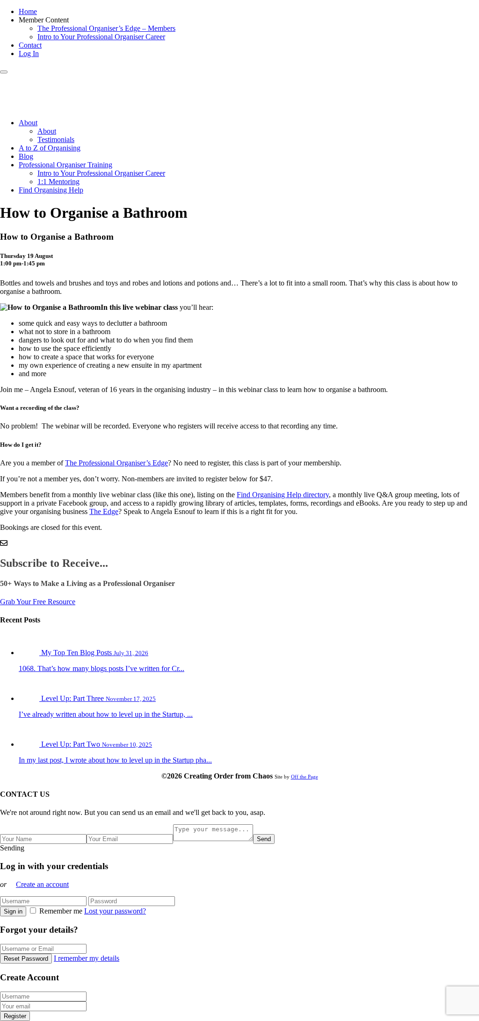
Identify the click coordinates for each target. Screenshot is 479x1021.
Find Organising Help (51, 190)
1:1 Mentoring (58, 182)
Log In (29, 53)
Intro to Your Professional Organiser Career (101, 37)
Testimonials (55, 139)
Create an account (42, 884)
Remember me (60, 911)
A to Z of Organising (49, 148)
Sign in (13, 911)
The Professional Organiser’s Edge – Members (106, 28)
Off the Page (304, 776)
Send (264, 839)
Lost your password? (115, 911)
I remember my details (86, 958)
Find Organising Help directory (283, 495)
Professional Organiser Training (65, 165)
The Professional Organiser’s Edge (116, 463)
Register (15, 1016)
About (28, 123)
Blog (26, 156)
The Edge (103, 511)
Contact (30, 45)
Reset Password (26, 958)
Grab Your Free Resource (37, 602)
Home (28, 11)
